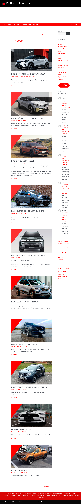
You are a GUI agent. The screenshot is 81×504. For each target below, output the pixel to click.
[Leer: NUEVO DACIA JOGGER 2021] (31, 146)
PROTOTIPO (67, 268)
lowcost (22, 495)
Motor (9, 24)
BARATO (68, 243)
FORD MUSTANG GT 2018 (21, 430)
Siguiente (47, 486)
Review (60, 274)
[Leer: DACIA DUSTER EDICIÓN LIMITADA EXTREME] (31, 196)
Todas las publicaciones (64, 85)
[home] (5, 25)
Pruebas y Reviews (16, 346)
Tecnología (16, 24)
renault (65, 271)
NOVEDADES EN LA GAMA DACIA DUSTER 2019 (30, 387)
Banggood (64, 243)
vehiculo (62, 278)
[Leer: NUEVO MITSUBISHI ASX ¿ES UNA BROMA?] (31, 60)
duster (60, 257)
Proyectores (61, 63)
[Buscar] (68, 33)
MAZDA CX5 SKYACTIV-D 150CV (24, 344)
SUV (64, 276)
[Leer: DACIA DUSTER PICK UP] (31, 456)
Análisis (17, 76)
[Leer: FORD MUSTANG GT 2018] (31, 415)
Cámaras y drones (62, 46)
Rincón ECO (61, 67)
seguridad (60, 276)
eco (63, 257)
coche (67, 247)
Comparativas (61, 49)
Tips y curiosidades (26, 24)
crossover (59, 252)
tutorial (59, 278)
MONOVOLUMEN (26, 495)
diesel (65, 255)
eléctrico (60, 259)
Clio (64, 247)
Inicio (43, 34)
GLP (63, 261)
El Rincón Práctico (18, 3)
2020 (64, 241)
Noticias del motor (23, 76)
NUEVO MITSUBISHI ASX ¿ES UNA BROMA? (28, 74)
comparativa (65, 249)
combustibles (49, 493)
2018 (59, 241)
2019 (61, 241)
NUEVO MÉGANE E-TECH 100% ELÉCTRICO (28, 118)
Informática (61, 56)
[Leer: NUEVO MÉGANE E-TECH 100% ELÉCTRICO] (31, 104)
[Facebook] (71, 24)
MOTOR (60, 266)
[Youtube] (76, 24)
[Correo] (78, 24)
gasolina (60, 261)
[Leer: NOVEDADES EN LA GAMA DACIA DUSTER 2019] (31, 372)
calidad (65, 245)
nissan (63, 266)
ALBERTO (64, 125)
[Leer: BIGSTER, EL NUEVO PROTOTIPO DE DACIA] (31, 241)
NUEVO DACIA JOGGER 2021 (22, 161)
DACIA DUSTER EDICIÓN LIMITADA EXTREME (29, 211)
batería (59, 245)
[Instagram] (75, 24)
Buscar (60, 31)
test (67, 276)
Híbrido (66, 261)
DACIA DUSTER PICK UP (20, 471)
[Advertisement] (40, 15)
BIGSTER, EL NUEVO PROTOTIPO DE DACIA (28, 255)
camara (67, 245)
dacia (64, 252)
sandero (64, 274)
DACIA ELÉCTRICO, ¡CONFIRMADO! (25, 302)
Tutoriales (35, 24)
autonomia (60, 243)
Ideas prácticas (62, 53)
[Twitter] (73, 24)
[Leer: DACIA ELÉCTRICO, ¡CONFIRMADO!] (31, 287)
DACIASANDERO (66, 493)
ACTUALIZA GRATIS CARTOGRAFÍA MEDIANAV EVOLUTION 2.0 (66, 103)
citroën (62, 247)
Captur (59, 247)
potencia (64, 268)
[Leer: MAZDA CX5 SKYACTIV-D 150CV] (31, 330)
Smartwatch (61, 70)
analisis (67, 241)
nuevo (60, 268)
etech (10, 495)
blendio (62, 245)
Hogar (59, 51)
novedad (66, 266)
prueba (60, 271)
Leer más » (14, 86)
